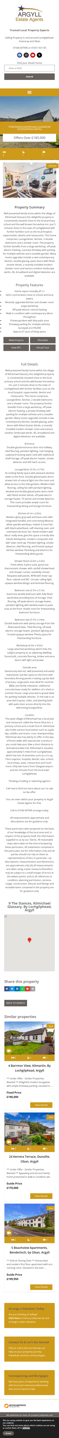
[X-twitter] (39, 55)
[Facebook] (19, 55)
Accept (8, 1433)
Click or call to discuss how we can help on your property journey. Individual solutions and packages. (27, 1351)
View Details (41, 1105)
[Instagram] (26, 55)
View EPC (16, 347)
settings (26, 1428)
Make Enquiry (16, 340)
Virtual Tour (42, 347)
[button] (29, 92)
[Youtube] (32, 55)
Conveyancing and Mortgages (28, 1376)
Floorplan (43, 340)
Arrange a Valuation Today (26, 1308)
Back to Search (15, 1003)
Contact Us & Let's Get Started (29, 1342)
